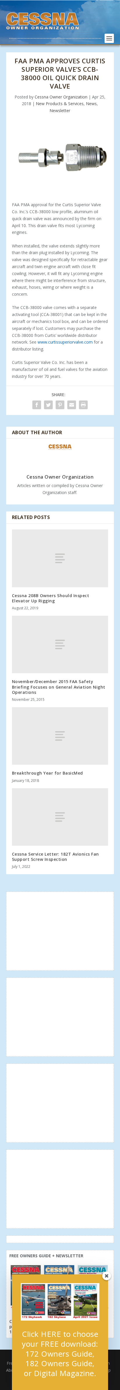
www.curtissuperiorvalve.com (65, 342)
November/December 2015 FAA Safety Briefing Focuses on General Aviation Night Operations (58, 687)
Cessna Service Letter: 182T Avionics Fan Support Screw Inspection (55, 856)
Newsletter (60, 110)
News (91, 103)
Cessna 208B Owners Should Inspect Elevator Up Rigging (50, 598)
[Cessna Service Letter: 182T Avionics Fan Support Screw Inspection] (60, 817)
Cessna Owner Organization (61, 97)
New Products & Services (60, 103)
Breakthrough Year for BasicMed (47, 773)
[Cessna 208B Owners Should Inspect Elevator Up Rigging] (60, 558)
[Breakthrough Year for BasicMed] (60, 736)
